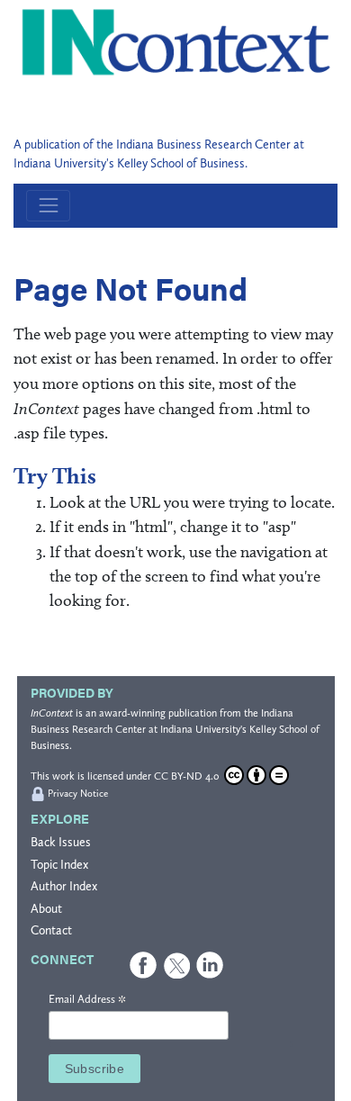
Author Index (64, 886)
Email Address (87, 999)
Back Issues (61, 842)
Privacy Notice (78, 793)
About (46, 908)
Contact (51, 930)
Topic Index (59, 864)
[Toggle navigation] (48, 205)
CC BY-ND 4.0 (187, 776)
